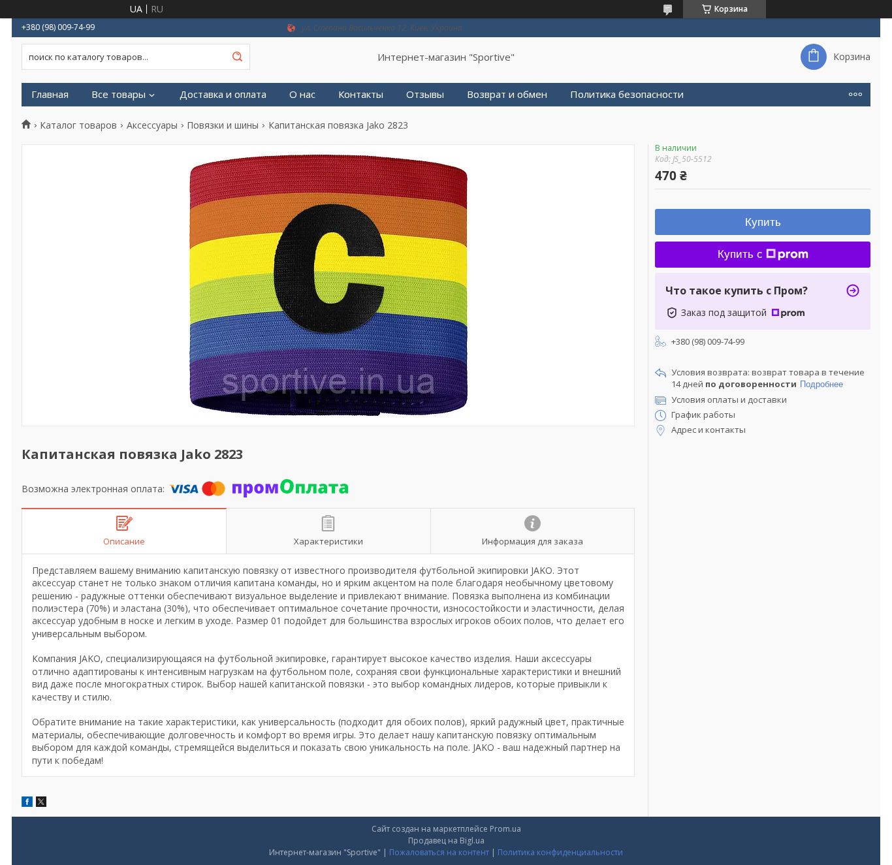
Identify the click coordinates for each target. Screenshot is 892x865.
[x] (41, 803)
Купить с (740, 254)
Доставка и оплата (223, 94)
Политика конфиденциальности (560, 852)
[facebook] (27, 803)
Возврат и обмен (507, 94)
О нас (302, 94)
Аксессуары (152, 125)
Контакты (360, 94)
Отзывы (425, 94)
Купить (763, 222)
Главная (50, 94)
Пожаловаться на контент (439, 852)
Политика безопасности (627, 94)
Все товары (118, 94)
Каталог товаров (78, 125)
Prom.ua (505, 828)
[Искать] (237, 57)
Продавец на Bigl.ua (446, 840)
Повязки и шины (223, 125)
